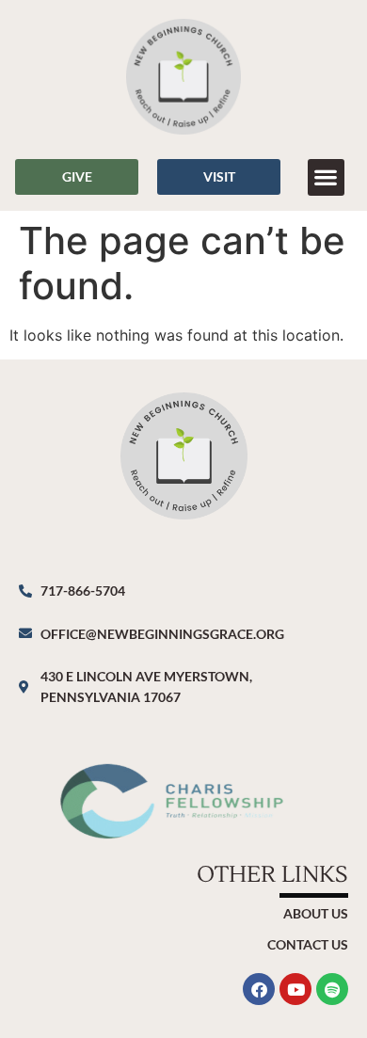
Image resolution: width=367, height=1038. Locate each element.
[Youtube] (295, 989)
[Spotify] (332, 989)
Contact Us (307, 944)
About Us (315, 913)
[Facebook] (259, 989)
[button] (326, 177)
